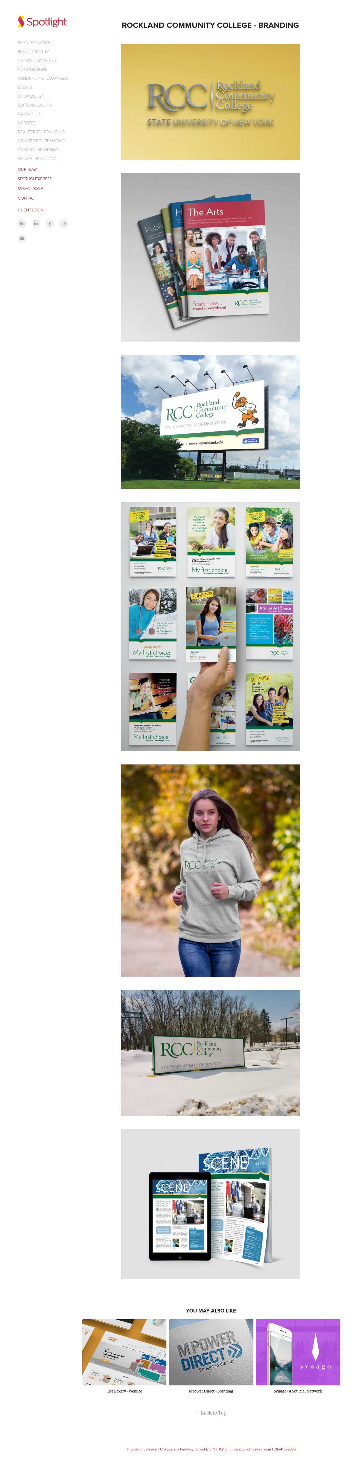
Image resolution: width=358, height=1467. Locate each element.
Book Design (31, 96)
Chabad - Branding (38, 149)
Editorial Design (35, 105)
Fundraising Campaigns (43, 78)
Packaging (29, 114)
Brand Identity (33, 51)
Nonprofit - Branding (41, 140)
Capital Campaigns (37, 60)
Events (25, 87)
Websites (26, 123)
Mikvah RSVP (30, 188)
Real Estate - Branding (41, 132)
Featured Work (34, 42)
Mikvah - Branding (37, 158)
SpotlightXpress (35, 179)
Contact (27, 198)
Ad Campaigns (32, 69)
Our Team (27, 169)
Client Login (31, 210)
